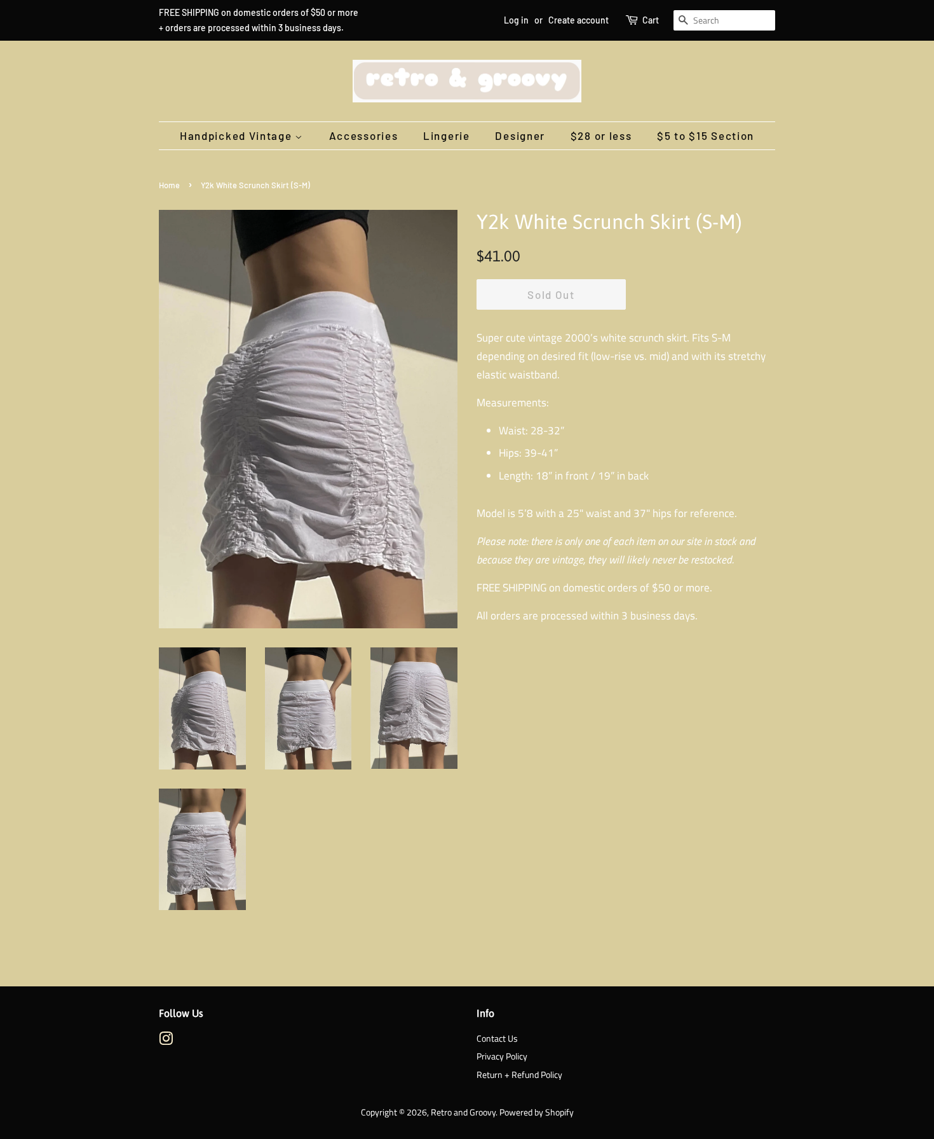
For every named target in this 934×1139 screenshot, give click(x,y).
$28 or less (601, 135)
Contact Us (497, 1039)
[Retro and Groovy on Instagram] (166, 1041)
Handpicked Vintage (237, 135)
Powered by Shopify (536, 1112)
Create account (578, 20)
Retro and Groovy (463, 1112)
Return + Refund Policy (519, 1075)
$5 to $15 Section (705, 135)
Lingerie (446, 135)
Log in (516, 20)
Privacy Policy (502, 1056)
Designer (520, 135)
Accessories (363, 135)
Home (169, 185)
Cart (650, 20)
